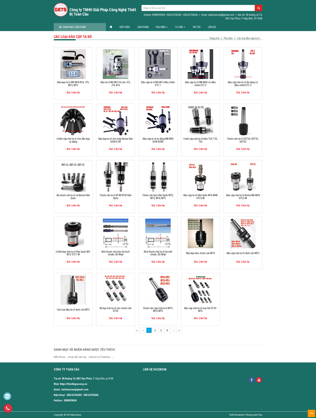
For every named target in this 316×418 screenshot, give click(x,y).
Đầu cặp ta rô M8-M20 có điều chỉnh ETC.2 (200, 83)
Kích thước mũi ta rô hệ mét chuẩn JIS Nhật (158, 253)
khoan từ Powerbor (100, 356)
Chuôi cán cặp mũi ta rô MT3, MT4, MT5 (158, 309)
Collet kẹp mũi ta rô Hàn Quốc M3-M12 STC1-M (73, 253)
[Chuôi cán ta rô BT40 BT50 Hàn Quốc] (115, 176)
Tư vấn (179, 27)
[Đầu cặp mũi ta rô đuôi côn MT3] (242, 233)
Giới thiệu (124, 27)
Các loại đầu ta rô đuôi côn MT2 (73, 309)
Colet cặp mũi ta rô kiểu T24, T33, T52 (200, 140)
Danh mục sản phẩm (74, 27)
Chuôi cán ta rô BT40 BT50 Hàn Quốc (115, 196)
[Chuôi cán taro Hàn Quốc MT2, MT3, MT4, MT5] (158, 176)
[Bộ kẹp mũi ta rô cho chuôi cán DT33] (115, 289)
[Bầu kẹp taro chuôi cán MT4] (200, 233)
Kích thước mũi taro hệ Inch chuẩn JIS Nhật (115, 253)
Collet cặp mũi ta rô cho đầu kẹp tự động (73, 140)
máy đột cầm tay (77, 356)
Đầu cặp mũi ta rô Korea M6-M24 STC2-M (243, 196)
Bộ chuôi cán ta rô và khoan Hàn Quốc (73, 196)
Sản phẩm (142, 27)
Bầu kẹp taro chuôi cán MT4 (200, 253)
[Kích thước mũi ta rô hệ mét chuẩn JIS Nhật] (158, 233)
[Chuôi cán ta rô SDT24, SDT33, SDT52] (242, 120)
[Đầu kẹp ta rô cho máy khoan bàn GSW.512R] (115, 120)
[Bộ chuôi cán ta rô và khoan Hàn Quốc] (73, 176)
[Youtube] (259, 380)
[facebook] (251, 380)
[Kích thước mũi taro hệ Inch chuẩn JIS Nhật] (115, 233)
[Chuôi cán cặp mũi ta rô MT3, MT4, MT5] (158, 289)
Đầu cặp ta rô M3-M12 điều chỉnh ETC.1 (158, 83)
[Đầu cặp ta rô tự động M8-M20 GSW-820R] (158, 120)
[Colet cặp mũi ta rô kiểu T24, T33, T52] (200, 120)
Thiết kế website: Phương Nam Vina (245, 414)
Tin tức (197, 27)
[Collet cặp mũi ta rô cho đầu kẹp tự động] (73, 120)
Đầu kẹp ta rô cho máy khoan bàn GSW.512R (115, 140)
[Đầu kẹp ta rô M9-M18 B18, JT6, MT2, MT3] (73, 63)
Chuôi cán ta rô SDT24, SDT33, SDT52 (243, 140)
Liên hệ (212, 27)
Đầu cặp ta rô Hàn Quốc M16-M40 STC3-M (200, 196)
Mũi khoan (60, 356)
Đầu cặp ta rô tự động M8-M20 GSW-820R (158, 140)
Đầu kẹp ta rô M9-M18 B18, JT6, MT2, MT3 (73, 83)
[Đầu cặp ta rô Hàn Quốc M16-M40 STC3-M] (200, 176)
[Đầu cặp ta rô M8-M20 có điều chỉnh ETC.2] (200, 63)
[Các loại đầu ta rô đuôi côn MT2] (73, 289)
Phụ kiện (161, 27)
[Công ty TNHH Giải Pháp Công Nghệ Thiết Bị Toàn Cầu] (61, 10)
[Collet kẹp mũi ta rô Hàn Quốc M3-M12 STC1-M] (73, 233)
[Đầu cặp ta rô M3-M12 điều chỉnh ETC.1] (158, 63)
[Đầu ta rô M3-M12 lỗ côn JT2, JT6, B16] (115, 63)
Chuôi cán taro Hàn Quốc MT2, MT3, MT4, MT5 (158, 196)
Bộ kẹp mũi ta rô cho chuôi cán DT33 (115, 309)
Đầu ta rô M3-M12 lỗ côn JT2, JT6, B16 (116, 83)
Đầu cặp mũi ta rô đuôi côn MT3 (243, 253)
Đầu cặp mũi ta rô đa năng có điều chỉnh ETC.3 (243, 83)
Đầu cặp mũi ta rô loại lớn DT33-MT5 (200, 309)
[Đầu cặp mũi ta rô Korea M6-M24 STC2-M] (242, 176)
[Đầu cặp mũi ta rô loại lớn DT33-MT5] (200, 289)
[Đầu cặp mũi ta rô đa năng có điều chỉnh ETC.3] (242, 63)
